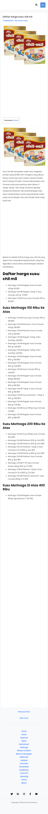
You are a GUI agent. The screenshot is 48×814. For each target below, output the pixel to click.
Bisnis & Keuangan (24, 754)
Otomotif (24, 773)
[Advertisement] (24, 92)
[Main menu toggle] (43, 5)
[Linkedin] (18, 794)
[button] (36, 5)
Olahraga (24, 747)
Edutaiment (24, 744)
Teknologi (24, 776)
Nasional (24, 738)
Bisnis (24, 741)
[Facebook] (30, 794)
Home (24, 731)
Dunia (24, 734)
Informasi (24, 763)
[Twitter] (12, 794)
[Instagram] (24, 794)
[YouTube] (36, 794)
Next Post (24, 718)
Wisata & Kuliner (24, 750)
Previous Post (24, 712)
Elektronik (24, 757)
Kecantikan (24, 767)
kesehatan (8, 20)
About (24, 783)
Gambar (24, 760)
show (16, 120)
